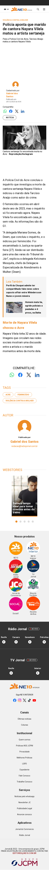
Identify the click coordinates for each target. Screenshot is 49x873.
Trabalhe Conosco (24, 782)
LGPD (24, 764)
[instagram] (19, 700)
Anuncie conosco (24, 814)
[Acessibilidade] (6, 9)
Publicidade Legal (24, 808)
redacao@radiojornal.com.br (24, 446)
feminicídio (23, 395)
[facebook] (14, 700)
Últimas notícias (24, 719)
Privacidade (24, 752)
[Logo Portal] (21, 9)
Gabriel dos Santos (24, 442)
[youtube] (34, 700)
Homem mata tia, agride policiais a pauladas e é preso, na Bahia (34, 307)
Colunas (24, 725)
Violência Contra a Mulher (20, 401)
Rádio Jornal (24, 835)
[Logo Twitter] (17, 111)
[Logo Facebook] (11, 111)
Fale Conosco (24, 776)
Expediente (24, 770)
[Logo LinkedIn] (22, 111)
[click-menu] (44, 9)
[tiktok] (29, 700)
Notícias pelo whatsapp (24, 796)
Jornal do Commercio (24, 829)
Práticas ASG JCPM (24, 746)
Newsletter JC (25, 802)
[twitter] (24, 700)
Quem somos (24, 740)
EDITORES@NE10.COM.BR (24, 853)
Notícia (10, 117)
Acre (8, 395)
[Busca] (38, 9)
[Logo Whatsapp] (5, 111)
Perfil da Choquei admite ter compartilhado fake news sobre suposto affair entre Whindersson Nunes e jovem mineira (23, 290)
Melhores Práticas (24, 758)
